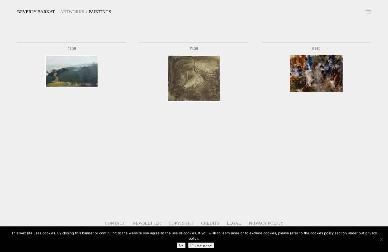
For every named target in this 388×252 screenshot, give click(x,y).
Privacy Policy (266, 223)
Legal (234, 223)
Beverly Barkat (36, 11)
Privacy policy (201, 245)
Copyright (181, 223)
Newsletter (147, 223)
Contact (115, 223)
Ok (181, 245)
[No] (381, 239)
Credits (210, 223)
